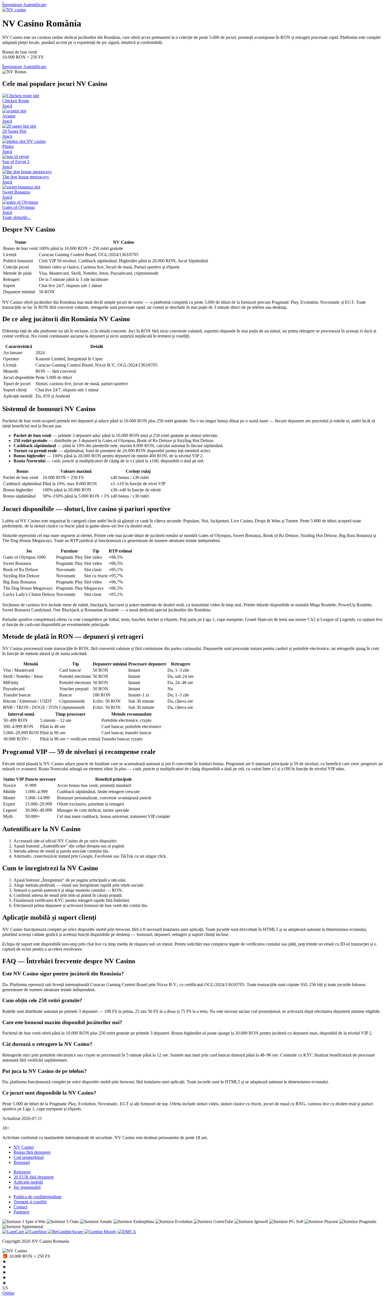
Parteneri (21, 1212)
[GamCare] (13, 1231)
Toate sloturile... (16, 217)
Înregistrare (12, 4)
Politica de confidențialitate (37, 1196)
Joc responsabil (27, 1187)
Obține (8, 1293)
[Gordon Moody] (101, 1231)
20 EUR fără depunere (34, 1177)
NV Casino (24, 1147)
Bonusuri (22, 1162)
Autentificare (34, 4)
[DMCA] (127, 1231)
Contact (20, 1206)
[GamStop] (36, 1231)
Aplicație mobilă (28, 1182)
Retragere (22, 1172)
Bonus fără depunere (32, 1152)
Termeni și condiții (30, 1201)
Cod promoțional (29, 1157)
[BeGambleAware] (66, 1231)
